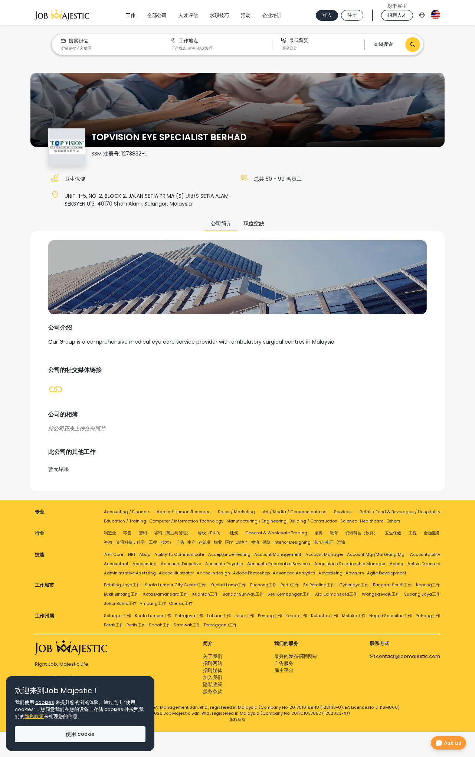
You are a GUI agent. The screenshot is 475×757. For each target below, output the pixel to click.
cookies (44, 702)
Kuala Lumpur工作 (153, 616)
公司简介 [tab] (221, 223)
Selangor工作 (117, 616)
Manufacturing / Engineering (256, 521)
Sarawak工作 (187, 625)
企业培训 (272, 15)
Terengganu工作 (220, 625)
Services (343, 512)
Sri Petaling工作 (319, 585)
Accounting (144, 564)
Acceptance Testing (229, 554)
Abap (144, 554)
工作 (130, 15)
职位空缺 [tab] (253, 223)
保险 (266, 542)
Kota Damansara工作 (165, 594)
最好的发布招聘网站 (296, 656)
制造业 (110, 533)
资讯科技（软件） (361, 533)
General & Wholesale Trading (276, 533)
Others (393, 521)
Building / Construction (313, 521)
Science (348, 521)
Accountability (425, 554)
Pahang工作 (428, 616)
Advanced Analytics (294, 573)
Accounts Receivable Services (278, 564)
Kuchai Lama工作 (228, 585)
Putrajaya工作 (189, 616)
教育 (334, 533)
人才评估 (188, 15)
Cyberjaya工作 (354, 585)
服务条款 (212, 691)
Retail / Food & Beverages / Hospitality (400, 512)
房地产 (242, 542)
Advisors (354, 573)
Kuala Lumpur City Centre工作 (175, 585)
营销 (143, 533)
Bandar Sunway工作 (243, 594)
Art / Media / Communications (295, 512)
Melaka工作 (354, 616)
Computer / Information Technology (186, 521)
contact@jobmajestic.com (407, 656)
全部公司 (157, 15)
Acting (396, 564)
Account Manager (324, 554)
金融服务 (432, 533)
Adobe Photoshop (251, 573)
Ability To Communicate (179, 554)
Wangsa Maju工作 (381, 594)
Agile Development (386, 573)
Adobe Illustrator (176, 573)
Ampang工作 (153, 603)
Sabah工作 (160, 625)
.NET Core (113, 554)
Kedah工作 (296, 616)
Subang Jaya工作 (422, 594)
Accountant (116, 564)
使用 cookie (80, 734)
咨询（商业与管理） (172, 533)
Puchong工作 (263, 585)
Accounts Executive (181, 564)
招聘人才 (397, 15)
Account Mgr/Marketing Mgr (376, 554)
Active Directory (423, 564)
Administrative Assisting (130, 573)
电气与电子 (324, 542)
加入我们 (212, 677)
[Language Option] (422, 14)
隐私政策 (212, 684)
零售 (127, 533)
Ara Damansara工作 (336, 594)
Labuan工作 (219, 616)
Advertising (330, 573)
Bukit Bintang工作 (121, 594)
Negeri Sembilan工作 (390, 616)
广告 (180, 542)
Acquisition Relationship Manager (350, 564)
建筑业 (205, 542)
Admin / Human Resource (183, 512)
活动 (245, 15)
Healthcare (371, 521)
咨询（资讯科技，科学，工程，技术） (138, 542)
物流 (255, 542)
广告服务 (284, 663)
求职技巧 (219, 15)
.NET (131, 554)
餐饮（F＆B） (210, 533)
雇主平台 (284, 670)
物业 (218, 542)
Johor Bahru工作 (120, 603)
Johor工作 (244, 616)
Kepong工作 (428, 585)
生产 (191, 542)
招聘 (318, 533)
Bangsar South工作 (392, 585)
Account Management (277, 554)
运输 (341, 542)
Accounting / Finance (126, 512)
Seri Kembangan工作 (289, 594)
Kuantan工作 (205, 594)
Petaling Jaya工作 (122, 585)
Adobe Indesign (213, 573)
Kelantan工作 (324, 616)
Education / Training (125, 521)
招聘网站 (212, 663)
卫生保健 (75, 179)
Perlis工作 (136, 625)
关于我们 (212, 656)
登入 (327, 15)
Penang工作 (270, 616)
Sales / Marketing (236, 512)
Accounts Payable (224, 564)
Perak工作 (114, 625)
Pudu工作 (290, 585)
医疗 (229, 542)
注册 (352, 15)
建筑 (234, 533)
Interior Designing (292, 542)
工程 (413, 533)
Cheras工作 (181, 603)
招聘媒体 (212, 670)
